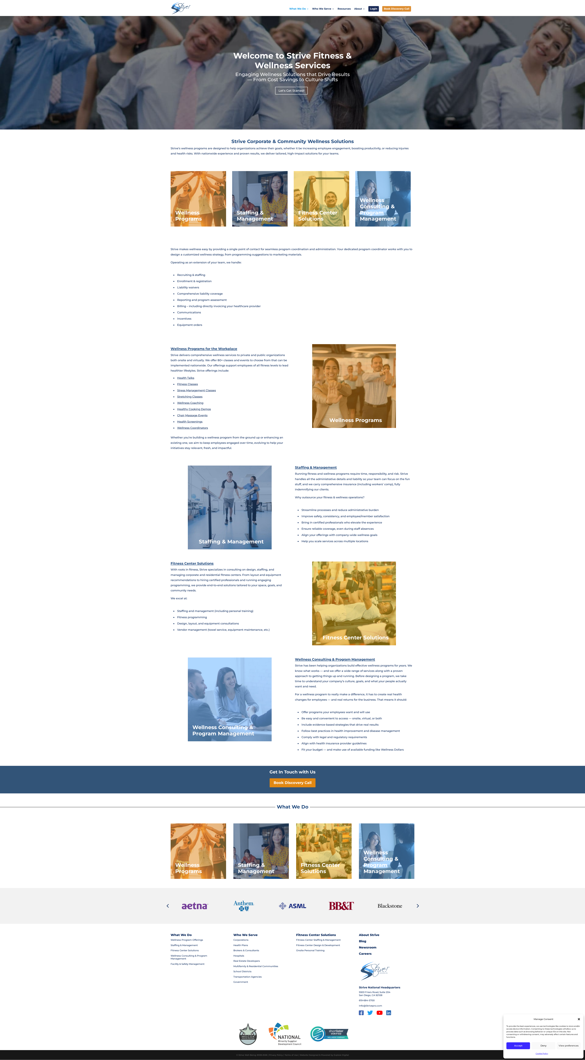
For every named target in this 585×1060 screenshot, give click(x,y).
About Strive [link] (369, 935)
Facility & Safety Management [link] (187, 964)
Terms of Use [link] (291, 1055)
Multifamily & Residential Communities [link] (255, 966)
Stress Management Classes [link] (196, 390)
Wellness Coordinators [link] (192, 428)
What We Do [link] (297, 9)
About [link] (358, 9)
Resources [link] (344, 9)
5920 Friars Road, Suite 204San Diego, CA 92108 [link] (374, 994)
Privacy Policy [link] (276, 1055)
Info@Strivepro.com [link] (370, 1005)
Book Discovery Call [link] (396, 8)
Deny (543, 1045)
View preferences (569, 1045)
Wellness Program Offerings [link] (187, 939)
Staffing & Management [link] (316, 467)
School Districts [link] (242, 971)
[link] (181, 7)
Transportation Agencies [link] (247, 976)
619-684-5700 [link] (367, 1000)
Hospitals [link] (238, 955)
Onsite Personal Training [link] (310, 950)
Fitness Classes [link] (187, 384)
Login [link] (373, 8)
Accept (518, 1045)
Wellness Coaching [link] (190, 403)
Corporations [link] (240, 939)
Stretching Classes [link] (189, 396)
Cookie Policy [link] (542, 1053)
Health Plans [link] (240, 945)
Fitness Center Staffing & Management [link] (318, 939)
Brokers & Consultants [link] (246, 950)
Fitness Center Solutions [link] (192, 563)
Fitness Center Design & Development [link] (318, 945)
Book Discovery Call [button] (293, 782)
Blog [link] (362, 941)
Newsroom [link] (367, 947)
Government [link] (240, 981)
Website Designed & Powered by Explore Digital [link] (324, 1055)
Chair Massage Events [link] (192, 415)
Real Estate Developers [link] (246, 960)
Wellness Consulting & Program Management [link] (335, 659)
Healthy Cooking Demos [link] (194, 409)
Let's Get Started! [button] (291, 90)
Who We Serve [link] (321, 9)
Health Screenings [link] (189, 421)
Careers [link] (365, 953)
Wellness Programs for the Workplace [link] (204, 349)
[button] (578, 1019)
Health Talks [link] (185, 378)
